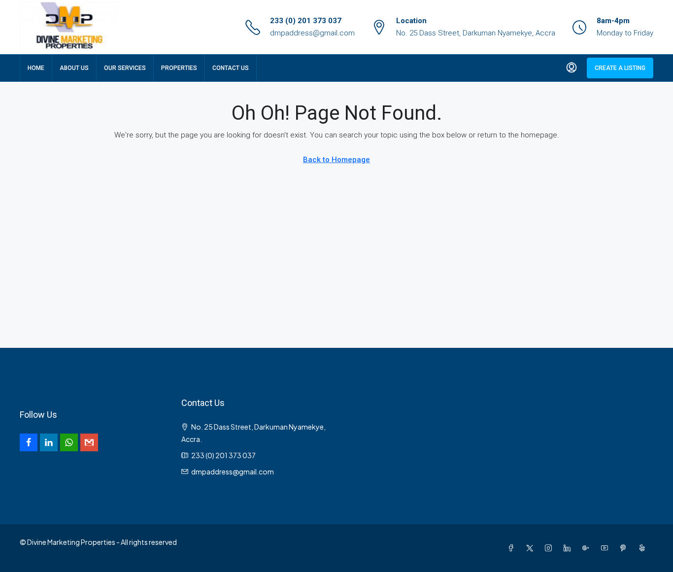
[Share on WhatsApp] (69, 442)
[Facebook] (512, 547)
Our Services (125, 68)
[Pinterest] (625, 547)
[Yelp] (644, 547)
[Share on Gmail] (89, 442)
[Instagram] (550, 547)
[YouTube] (606, 547)
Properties (179, 68)
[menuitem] (571, 68)
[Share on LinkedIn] (49, 442)
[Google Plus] (587, 547)
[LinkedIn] (569, 547)
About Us (74, 68)
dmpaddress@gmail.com (312, 33)
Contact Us (230, 68)
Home (36, 68)
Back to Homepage (336, 159)
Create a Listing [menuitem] (620, 68)
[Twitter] (531, 547)
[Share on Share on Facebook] (28, 442)
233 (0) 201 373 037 (305, 20)
